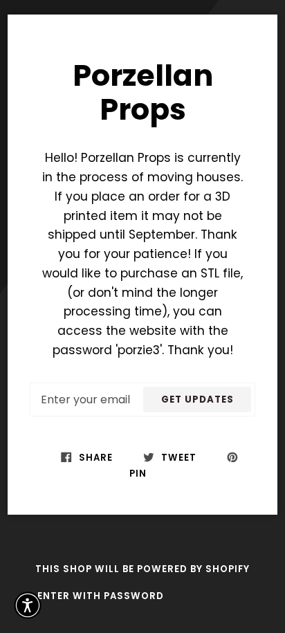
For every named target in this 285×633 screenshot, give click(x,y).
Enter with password (100, 596)
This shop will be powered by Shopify (142, 569)
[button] (28, 605)
